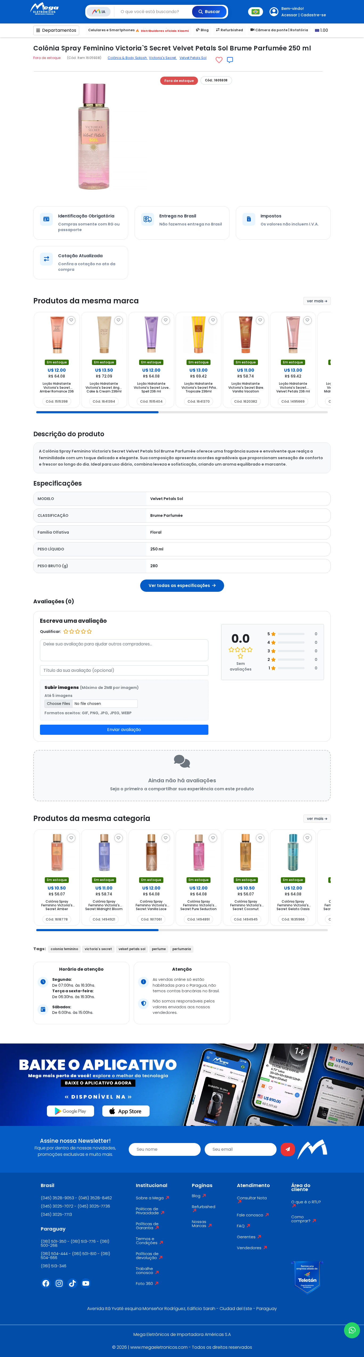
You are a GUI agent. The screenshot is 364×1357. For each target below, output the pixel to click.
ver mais (316, 301)
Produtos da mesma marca (86, 301)
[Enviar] (288, 1149)
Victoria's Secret (163, 57)
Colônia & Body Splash (128, 57)
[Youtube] (87, 1286)
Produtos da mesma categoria (91, 818)
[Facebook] (47, 1286)
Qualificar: (50, 631)
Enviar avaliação (124, 730)
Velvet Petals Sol (193, 57)
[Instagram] (60, 1286)
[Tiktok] (74, 1286)
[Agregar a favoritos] (219, 60)
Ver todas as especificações (180, 585)
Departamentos (59, 30)
